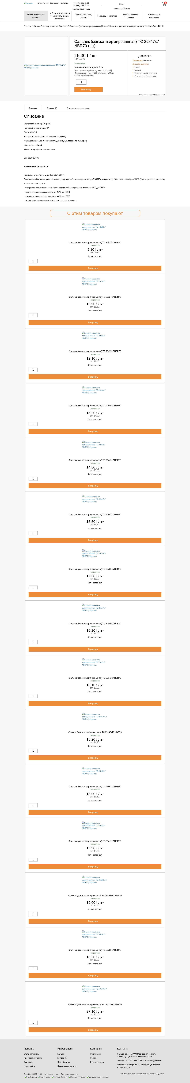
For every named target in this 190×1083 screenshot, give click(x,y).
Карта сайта (29, 1066)
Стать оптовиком (31, 1054)
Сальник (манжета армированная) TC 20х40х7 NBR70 (95, 406)
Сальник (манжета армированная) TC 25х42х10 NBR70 (95, 732)
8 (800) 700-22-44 (81, 6)
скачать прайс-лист (122, 8)
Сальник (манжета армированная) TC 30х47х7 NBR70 (95, 841)
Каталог (60, 1054)
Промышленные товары (130, 15)
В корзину (86, 89)
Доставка (54, 3)
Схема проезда (97, 1062)
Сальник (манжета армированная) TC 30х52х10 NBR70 (95, 895)
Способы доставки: (141, 64)
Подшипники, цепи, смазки (83, 15)
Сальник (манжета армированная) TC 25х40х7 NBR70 (95, 623)
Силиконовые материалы (154, 15)
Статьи (93, 1058)
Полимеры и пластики (107, 16)
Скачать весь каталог (67, 1066)
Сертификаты (63, 1062)
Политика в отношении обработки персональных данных (142, 1074)
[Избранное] (157, 4)
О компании (43, 3)
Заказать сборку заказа (81, 9)
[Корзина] (164, 4)
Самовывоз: (138, 60)
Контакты (64, 3)
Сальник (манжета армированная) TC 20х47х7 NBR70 (95, 515)
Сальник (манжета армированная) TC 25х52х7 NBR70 (95, 787)
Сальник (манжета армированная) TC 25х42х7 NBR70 (95, 678)
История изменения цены (78, 108)
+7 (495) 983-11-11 (81, 3)
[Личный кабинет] (150, 4)
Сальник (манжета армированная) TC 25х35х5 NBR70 (95, 569)
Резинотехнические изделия (35, 15)
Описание (33, 108)
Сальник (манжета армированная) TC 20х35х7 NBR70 (95, 351)
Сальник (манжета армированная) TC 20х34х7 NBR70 (95, 297)
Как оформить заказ (33, 1058)
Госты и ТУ (62, 1058)
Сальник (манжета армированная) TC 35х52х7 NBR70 (95, 950)
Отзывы (52, 108)
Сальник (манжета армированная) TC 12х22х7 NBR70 (95, 242)
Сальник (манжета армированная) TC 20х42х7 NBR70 (95, 460)
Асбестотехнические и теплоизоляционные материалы (60, 16)
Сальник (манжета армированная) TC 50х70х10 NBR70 (95, 1004)
